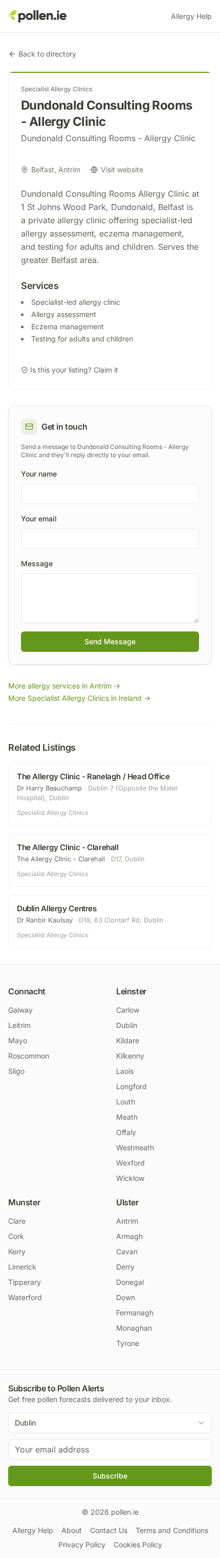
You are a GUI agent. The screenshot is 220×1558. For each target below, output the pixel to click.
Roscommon (28, 1055)
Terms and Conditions (172, 1530)
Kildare (127, 1040)
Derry (125, 1266)
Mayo (17, 1040)
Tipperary (24, 1282)
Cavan (127, 1251)
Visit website (122, 169)
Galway (20, 1010)
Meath (127, 1117)
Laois (125, 1071)
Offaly (126, 1132)
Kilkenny (130, 1055)
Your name (39, 473)
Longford (131, 1086)
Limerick (22, 1266)
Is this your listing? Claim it (74, 369)
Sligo (16, 1071)
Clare (17, 1221)
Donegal (130, 1282)
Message (37, 563)
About (71, 1530)
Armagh (129, 1236)
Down (125, 1297)
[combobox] (110, 1423)
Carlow (127, 1010)
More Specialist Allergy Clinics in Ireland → (79, 698)
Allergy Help (191, 16)
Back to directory (47, 53)
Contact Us (108, 1530)
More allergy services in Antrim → (64, 685)
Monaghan (134, 1328)
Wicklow (130, 1178)
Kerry (17, 1251)
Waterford (25, 1297)
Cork (16, 1236)
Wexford (130, 1162)
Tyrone (127, 1343)
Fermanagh (134, 1312)
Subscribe (110, 1475)
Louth (125, 1101)
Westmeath (135, 1147)
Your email (39, 518)
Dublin (126, 1025)
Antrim (127, 1221)
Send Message (110, 641)
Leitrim (19, 1025)
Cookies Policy (138, 1544)
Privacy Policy (81, 1544)
